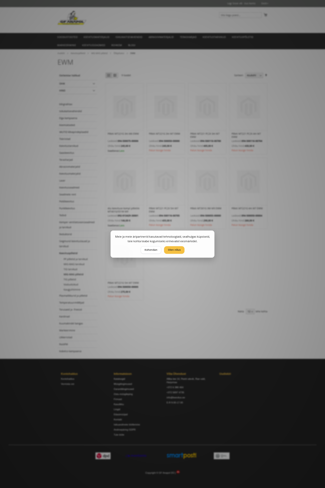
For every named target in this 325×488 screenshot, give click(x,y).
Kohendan (151, 250)
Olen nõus (174, 250)
